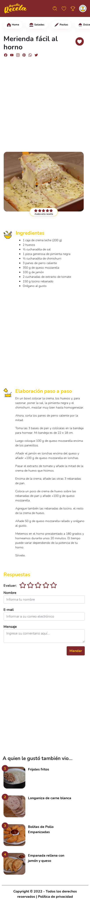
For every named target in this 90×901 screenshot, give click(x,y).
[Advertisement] (45, 102)
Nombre (9, 592)
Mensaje (10, 626)
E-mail (8, 609)
